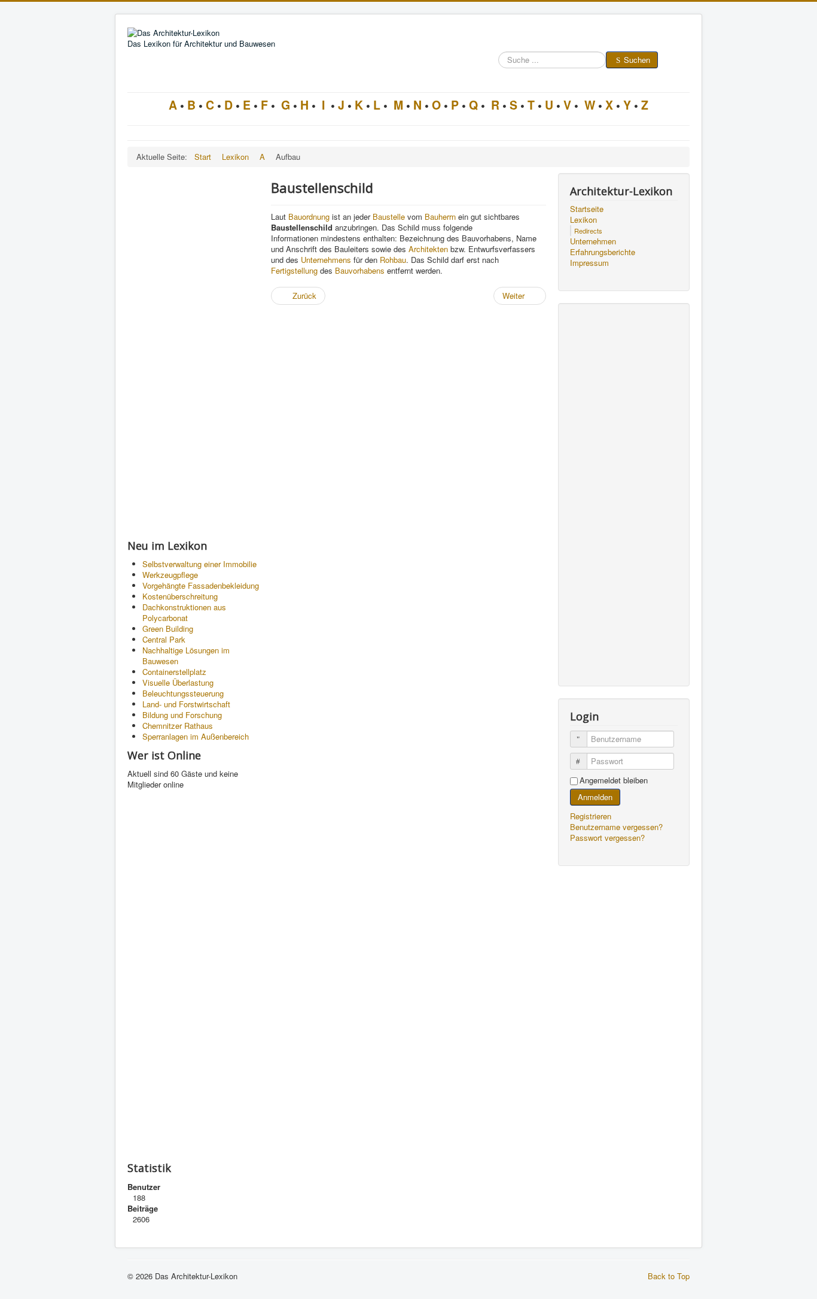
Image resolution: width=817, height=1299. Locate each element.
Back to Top (669, 1276)
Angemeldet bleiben (614, 780)
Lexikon (583, 219)
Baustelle (389, 216)
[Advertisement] (193, 352)
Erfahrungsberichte (602, 252)
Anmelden (595, 797)
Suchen (637, 59)
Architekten (428, 249)
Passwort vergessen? (607, 837)
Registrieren (592, 816)
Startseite (586, 209)
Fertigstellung (294, 270)
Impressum (589, 263)
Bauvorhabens (360, 270)
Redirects (588, 230)
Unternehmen (593, 241)
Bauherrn (440, 216)
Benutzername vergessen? (616, 826)
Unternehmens (326, 259)
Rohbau (393, 259)
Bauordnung (309, 216)
